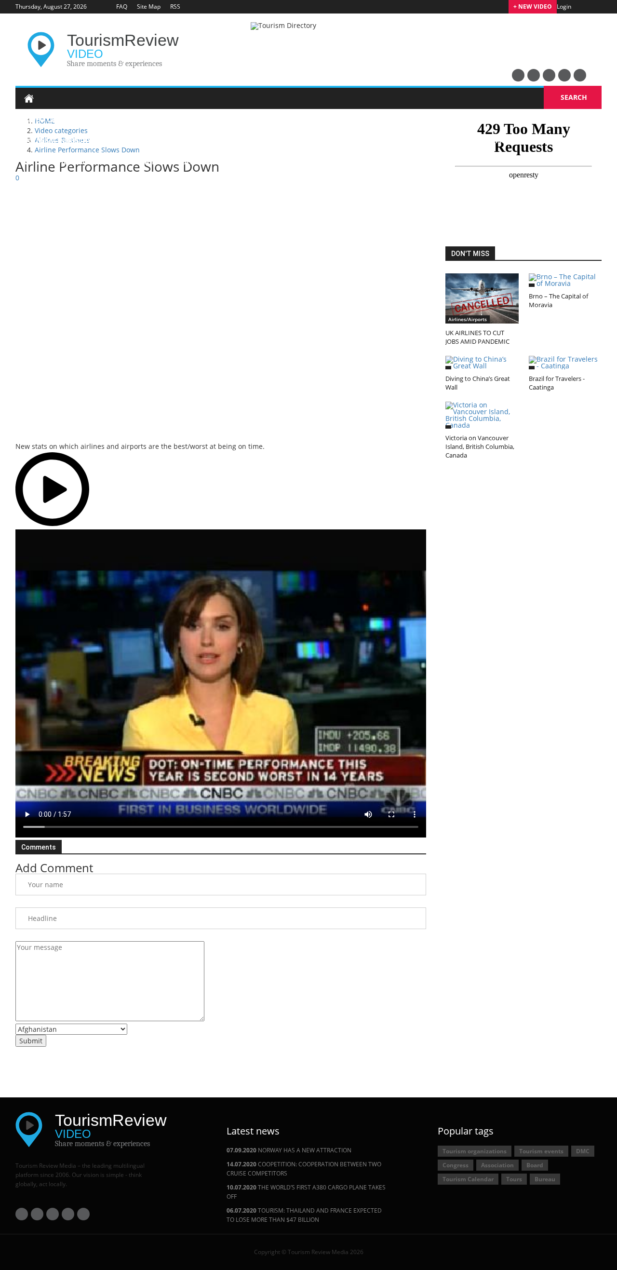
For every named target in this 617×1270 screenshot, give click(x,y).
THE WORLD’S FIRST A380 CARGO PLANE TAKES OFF (306, 1192)
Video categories (56, 119)
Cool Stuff (403, 183)
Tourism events (541, 1151)
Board (534, 1165)
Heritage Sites (163, 140)
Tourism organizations (475, 1151)
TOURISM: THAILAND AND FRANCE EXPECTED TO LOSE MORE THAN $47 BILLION (304, 1215)
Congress (456, 1165)
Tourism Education (157, 183)
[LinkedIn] (564, 75)
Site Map (149, 6)
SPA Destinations (330, 161)
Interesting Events (415, 161)
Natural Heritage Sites (67, 161)
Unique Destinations (245, 140)
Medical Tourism (250, 161)
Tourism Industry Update (72, 140)
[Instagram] (580, 75)
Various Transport (330, 183)
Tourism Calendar (468, 1179)
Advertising (116, 206)
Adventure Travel (336, 140)
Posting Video (50, 206)
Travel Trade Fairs (502, 161)
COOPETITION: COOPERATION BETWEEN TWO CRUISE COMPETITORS (304, 1168)
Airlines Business (244, 183)
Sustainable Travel (164, 161)
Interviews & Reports (64, 183)
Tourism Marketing (423, 140)
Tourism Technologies (519, 140)
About (167, 206)
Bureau (545, 1179)
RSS (175, 6)
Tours (514, 1179)
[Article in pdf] (138, 427)
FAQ (121, 6)
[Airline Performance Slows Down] (220, 683)
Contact (211, 206)
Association (497, 1165)
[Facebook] (533, 75)
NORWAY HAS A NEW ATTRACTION (289, 1150)
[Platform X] (549, 75)
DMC (583, 1151)
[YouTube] (518, 75)
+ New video (532, 6)
